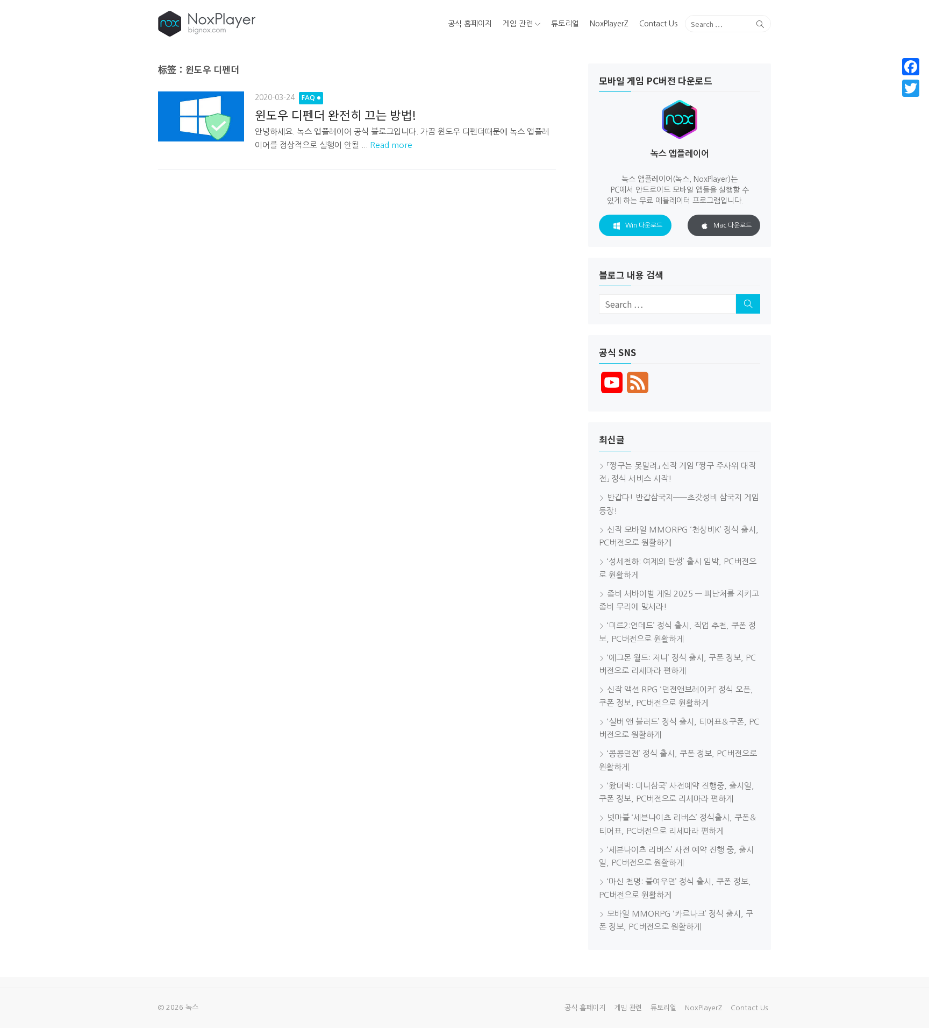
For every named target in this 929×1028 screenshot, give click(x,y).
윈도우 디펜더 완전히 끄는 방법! (335, 114)
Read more (391, 145)
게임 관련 (518, 23)
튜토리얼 (565, 23)
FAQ (308, 98)
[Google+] (910, 101)
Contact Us (658, 23)
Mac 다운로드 (732, 225)
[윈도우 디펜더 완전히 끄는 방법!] (201, 116)
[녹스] (256, 24)
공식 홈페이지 (470, 23)
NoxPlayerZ (609, 23)
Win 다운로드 (643, 225)
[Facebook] (910, 66)
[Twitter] (910, 88)
